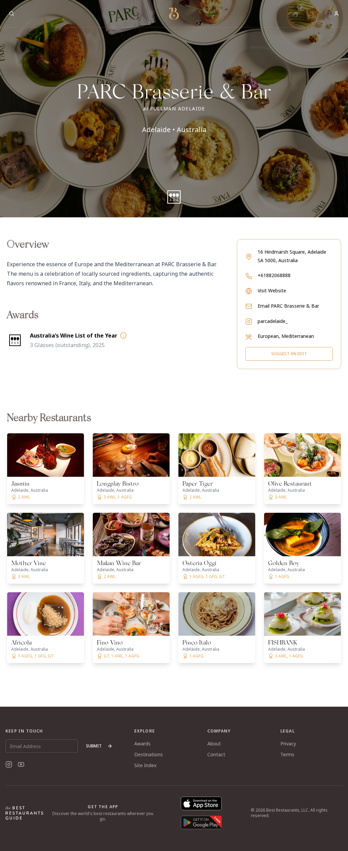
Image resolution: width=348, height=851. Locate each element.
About (214, 743)
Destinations (148, 754)
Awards (142, 743)
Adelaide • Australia (174, 129)
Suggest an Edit (289, 354)
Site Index (145, 765)
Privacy (288, 743)
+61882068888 (274, 275)
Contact (216, 754)
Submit (94, 746)
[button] (174, 108)
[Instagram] (8, 764)
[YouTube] (21, 764)
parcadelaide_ (273, 321)
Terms (287, 754)
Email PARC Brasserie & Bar (288, 306)
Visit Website (272, 290)
